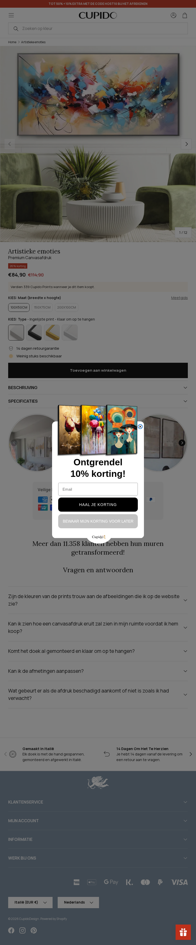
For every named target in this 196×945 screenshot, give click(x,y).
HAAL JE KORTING (98, 504)
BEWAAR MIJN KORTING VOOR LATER (98, 521)
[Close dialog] (140, 426)
